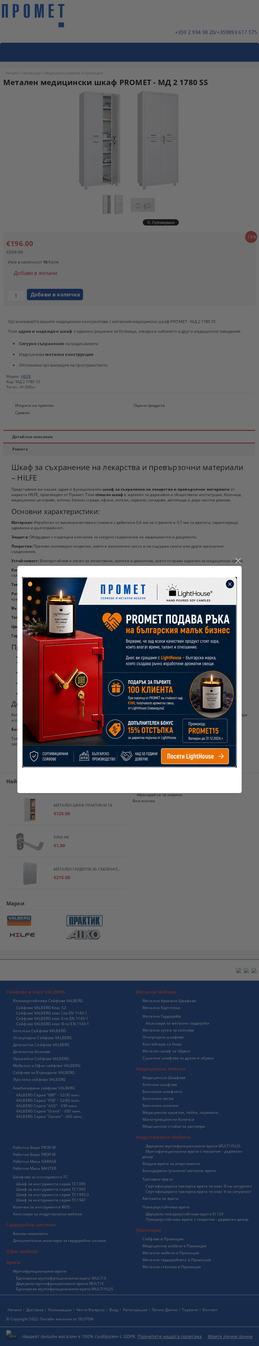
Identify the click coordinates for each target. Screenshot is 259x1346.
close (238, 561)
